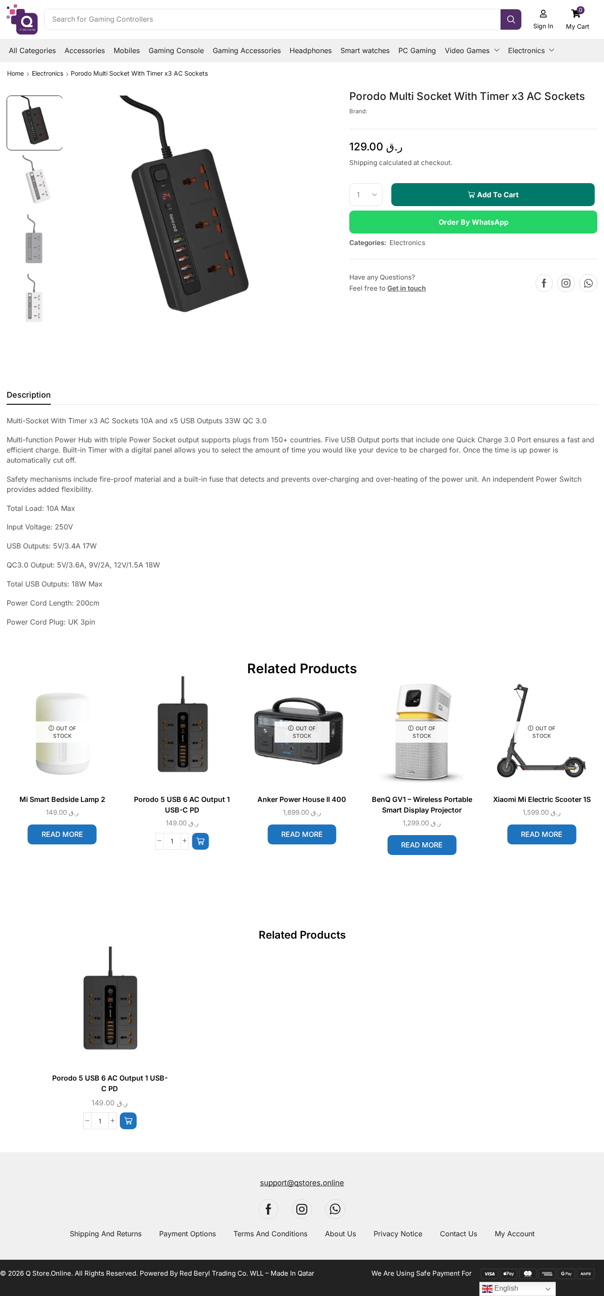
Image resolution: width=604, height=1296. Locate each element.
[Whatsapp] (588, 283)
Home (15, 73)
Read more (62, 834)
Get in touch (406, 288)
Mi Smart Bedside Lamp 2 (62, 799)
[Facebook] (544, 283)
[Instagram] (566, 283)
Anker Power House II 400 (301, 799)
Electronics (47, 73)
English (505, 1288)
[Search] (511, 19)
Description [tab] (29, 394)
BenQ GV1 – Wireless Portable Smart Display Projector (422, 804)
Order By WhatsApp (473, 222)
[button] (577, 19)
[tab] (29, 397)
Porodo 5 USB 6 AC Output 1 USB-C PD (182, 804)
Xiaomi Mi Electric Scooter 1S (542, 799)
